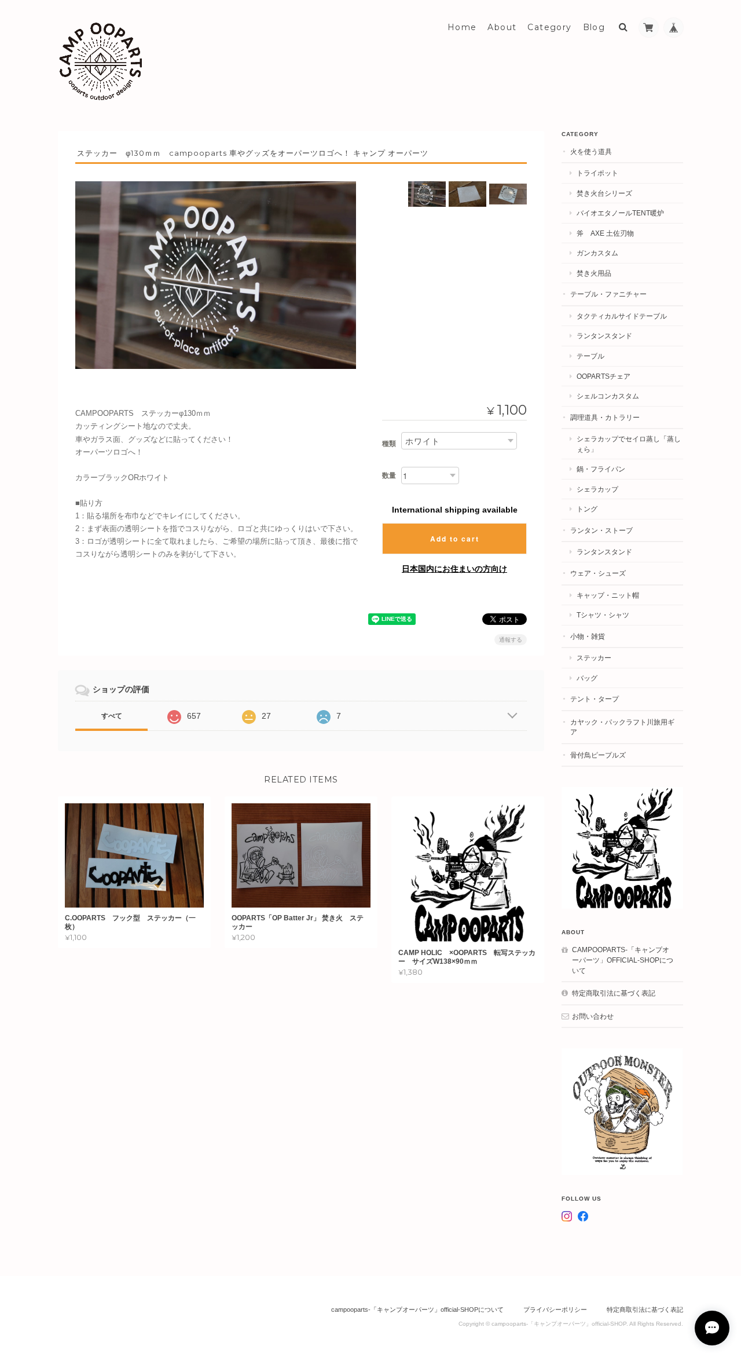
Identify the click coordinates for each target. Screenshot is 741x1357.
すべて (111, 716)
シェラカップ (597, 489)
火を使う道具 (591, 151)
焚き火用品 (594, 273)
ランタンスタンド (604, 335)
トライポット (597, 173)
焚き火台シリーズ (604, 193)
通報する (510, 640)
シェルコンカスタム (608, 396)
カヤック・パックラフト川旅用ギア (622, 727)
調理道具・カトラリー (605, 417)
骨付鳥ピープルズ (598, 755)
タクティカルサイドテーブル (622, 316)
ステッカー (594, 657)
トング (587, 509)
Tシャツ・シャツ (603, 615)
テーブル (590, 356)
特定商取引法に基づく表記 (613, 993)
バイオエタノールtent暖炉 (620, 213)
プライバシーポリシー (555, 1309)
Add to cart (454, 538)
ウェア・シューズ (598, 573)
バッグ (587, 678)
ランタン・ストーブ (601, 530)
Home (462, 27)
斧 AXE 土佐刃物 (605, 233)
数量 (389, 475)
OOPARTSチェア (603, 376)
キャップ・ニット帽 (608, 595)
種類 (389, 444)
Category (549, 27)
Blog (594, 27)
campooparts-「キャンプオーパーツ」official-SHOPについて (622, 960)
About (501, 27)
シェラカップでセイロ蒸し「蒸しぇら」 (629, 444)
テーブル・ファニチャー (608, 294)
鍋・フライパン (601, 469)
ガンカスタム (597, 253)
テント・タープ (594, 699)
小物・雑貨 (587, 636)
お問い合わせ (593, 1016)
